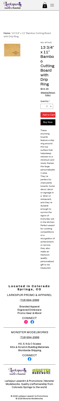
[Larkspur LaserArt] (32, 322)
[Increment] (51, 106)
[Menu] (52, 5)
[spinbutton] (46, 106)
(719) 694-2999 (29, 300)
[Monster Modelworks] (29, 359)
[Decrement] (42, 106)
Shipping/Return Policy (48, 94)
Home (7, 33)
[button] (44, 5)
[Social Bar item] (26, 322)
